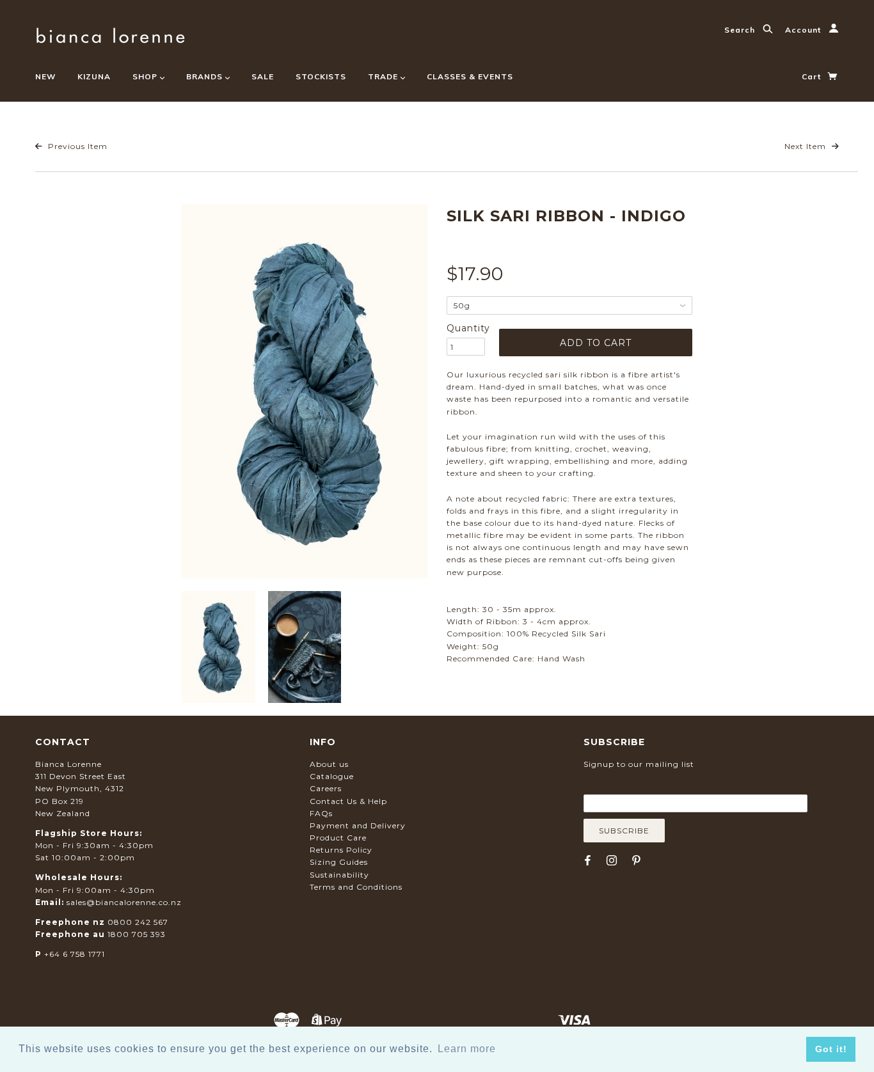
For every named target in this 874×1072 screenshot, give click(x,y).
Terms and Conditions (356, 887)
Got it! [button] (831, 1049)
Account (804, 30)
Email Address (646, 785)
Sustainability (339, 874)
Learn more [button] (467, 1048)
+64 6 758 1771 (74, 954)
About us (329, 764)
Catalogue (332, 776)
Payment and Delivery (358, 825)
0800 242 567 (137, 922)
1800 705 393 (136, 934)
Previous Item (76, 146)
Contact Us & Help (348, 801)
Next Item (806, 146)
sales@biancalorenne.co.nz (124, 902)
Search (741, 30)
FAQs (321, 813)
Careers (326, 788)
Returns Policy (341, 850)
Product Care (338, 837)
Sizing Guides (339, 862)
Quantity (466, 328)
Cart (812, 76)
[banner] (110, 33)
